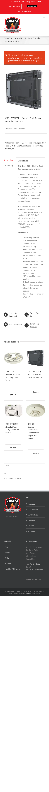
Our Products (33, 515)
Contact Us (32, 520)
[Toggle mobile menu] (44, 18)
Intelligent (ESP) (39, 143)
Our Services (33, 509)
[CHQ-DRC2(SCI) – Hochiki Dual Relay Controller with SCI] (35, 358)
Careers (31, 525)
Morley (8, 563)
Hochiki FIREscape (12, 569)
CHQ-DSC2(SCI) (16, 146)
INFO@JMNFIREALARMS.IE (33, 2)
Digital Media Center (33, 593)
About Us (31, 504)
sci (13, 148)
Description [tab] (8, 160)
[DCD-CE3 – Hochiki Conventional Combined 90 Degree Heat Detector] (35, 410)
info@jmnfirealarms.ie (35, 570)
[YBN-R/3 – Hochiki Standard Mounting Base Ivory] (13, 358)
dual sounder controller (32, 146)
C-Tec (7, 558)
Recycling (31, 531)
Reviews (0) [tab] (8, 165)
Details (14, 395)
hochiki (8, 148)
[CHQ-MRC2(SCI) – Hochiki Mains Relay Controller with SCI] (13, 410)
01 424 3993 (20, 2)
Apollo (7, 552)
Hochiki (18, 143)
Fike (6, 547)
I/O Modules (27, 143)
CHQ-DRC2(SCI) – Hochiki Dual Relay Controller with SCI (36, 374)
